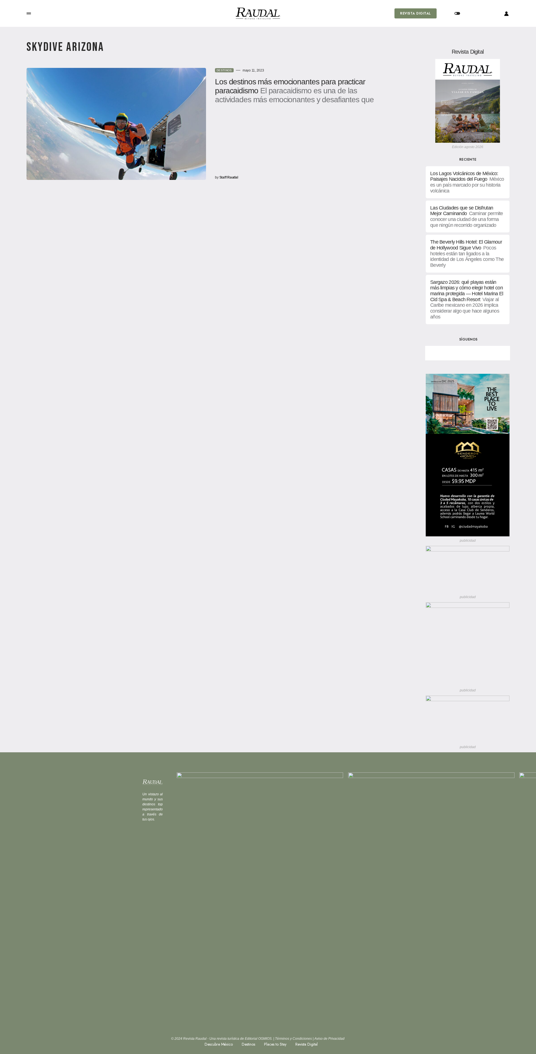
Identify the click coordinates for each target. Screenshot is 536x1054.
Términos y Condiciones (293, 1039)
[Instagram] (487, 353)
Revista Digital (415, 13)
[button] (28, 13)
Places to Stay (275, 1044)
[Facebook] (448, 353)
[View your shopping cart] (480, 13)
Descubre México (219, 1044)
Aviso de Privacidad (329, 1039)
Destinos (224, 70)
